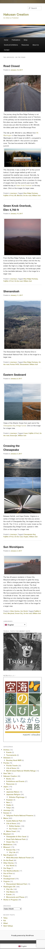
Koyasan (9, 800)
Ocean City (19, 613)
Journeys (13, 193)
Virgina (25, 536)
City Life (12, 852)
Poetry (5, 876)
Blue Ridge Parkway (31, 193)
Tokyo (8, 807)
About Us (35, 45)
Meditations (7, 844)
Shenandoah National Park (16, 884)
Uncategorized (8, 878)
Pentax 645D (14, 364)
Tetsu (5, 918)
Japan (5, 786)
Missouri (6, 847)
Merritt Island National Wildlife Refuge (21, 771)
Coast (26, 433)
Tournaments (11, 755)
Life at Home (11, 768)
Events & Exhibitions (11, 45)
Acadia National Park (14, 821)
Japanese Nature (12, 792)
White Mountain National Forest (18, 857)
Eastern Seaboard (14, 374)
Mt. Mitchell (18, 195)
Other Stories (15, 611)
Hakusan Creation (16, 14)
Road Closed (11, 66)
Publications (16, 40)
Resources (25, 45)
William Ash (36, 195)
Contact (6, 50)
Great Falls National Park (16, 839)
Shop (25, 40)
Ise (7, 789)
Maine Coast (11, 831)
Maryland (11, 613)
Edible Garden (14, 826)
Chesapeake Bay (30, 534)
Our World (24, 611)
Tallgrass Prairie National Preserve (19, 815)
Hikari (5, 923)
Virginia (6, 881)
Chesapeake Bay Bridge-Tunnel (14, 425)
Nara (8, 802)
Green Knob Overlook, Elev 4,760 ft (17, 207)
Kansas (6, 813)
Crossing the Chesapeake (11, 448)
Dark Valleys (8, 926)
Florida (6, 763)
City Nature (10, 892)
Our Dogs (7, 868)
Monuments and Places (15, 897)
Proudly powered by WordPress (22, 935)
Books (8, 778)
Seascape (13, 435)
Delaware (6, 757)
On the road (27, 195)
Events (9, 752)
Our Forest (13, 828)
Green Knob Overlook (24, 185)
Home (6, 40)
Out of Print (7, 873)
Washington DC (9, 886)
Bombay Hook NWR (13, 760)
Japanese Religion (13, 794)
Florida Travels (12, 765)
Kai (4, 920)
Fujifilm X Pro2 (8, 195)
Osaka (8, 805)
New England (8, 855)
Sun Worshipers (13, 547)
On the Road (8, 860)
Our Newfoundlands (11, 871)
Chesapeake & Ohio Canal (16, 836)
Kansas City (10, 849)
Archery (6, 749)
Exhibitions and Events (15, 781)
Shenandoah (11, 291)
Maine (5, 818)
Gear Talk (7, 773)
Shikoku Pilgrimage (16, 797)
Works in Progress (10, 899)
